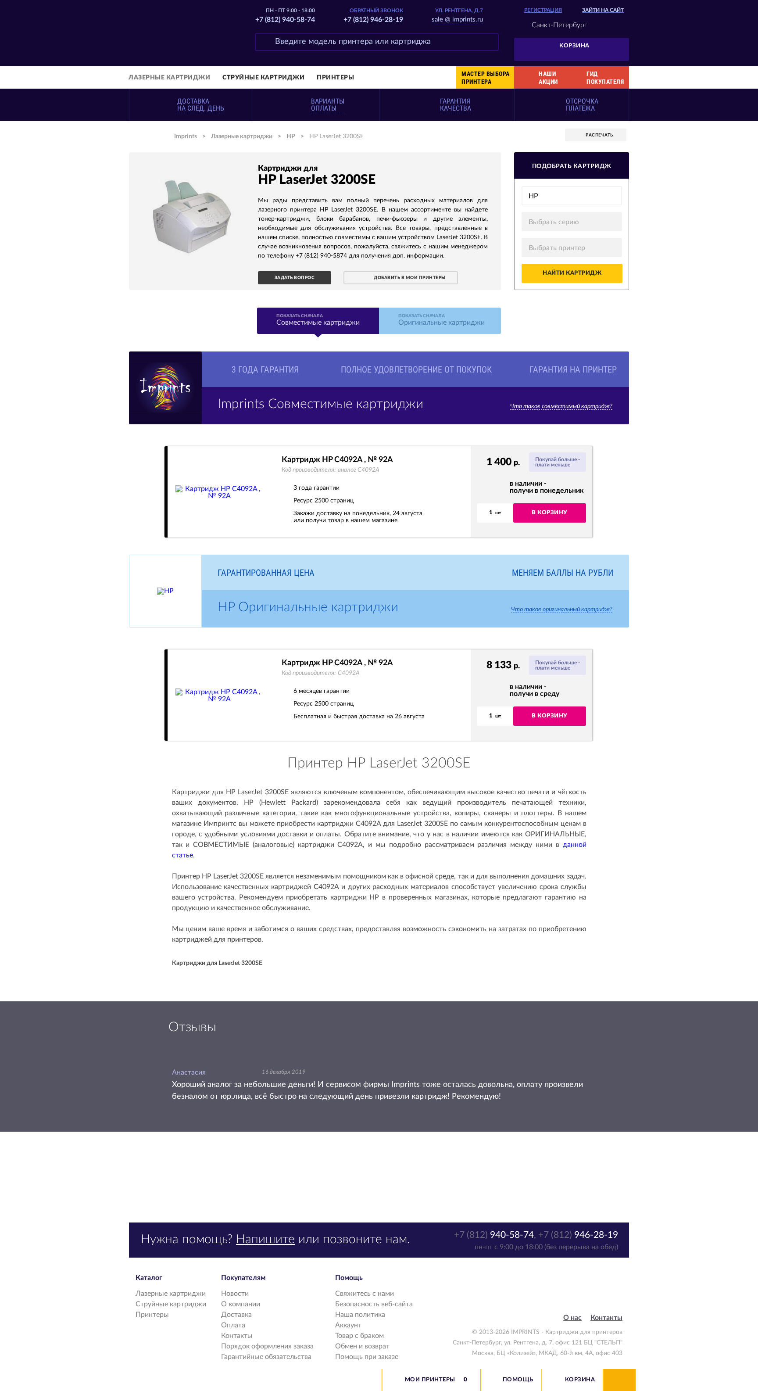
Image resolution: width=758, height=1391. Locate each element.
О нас (572, 1317)
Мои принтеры (430, 1380)
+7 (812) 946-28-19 (373, 19)
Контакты (237, 1335)
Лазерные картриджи (169, 78)
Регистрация (543, 10)
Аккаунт (348, 1325)
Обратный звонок (376, 10)
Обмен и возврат (362, 1346)
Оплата (233, 1325)
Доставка (236, 1314)
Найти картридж (572, 273)
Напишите (265, 1239)
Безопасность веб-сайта (374, 1304)
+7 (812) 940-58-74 (285, 19)
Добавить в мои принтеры (410, 278)
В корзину (550, 513)
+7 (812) (494, 1235)
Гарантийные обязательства (266, 1356)
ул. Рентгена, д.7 (459, 10)
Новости (235, 1293)
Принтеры (335, 78)
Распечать (599, 135)
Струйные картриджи (263, 78)
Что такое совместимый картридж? (561, 406)
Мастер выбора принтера (485, 77)
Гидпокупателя (605, 77)
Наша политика (360, 1314)
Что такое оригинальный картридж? (561, 609)
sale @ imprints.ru (457, 19)
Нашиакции (548, 77)
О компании (240, 1304)
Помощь (518, 1380)
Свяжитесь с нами (364, 1293)
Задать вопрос (295, 278)
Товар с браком (359, 1335)
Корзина (574, 46)
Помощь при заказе (366, 1356)
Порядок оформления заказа (267, 1346)
